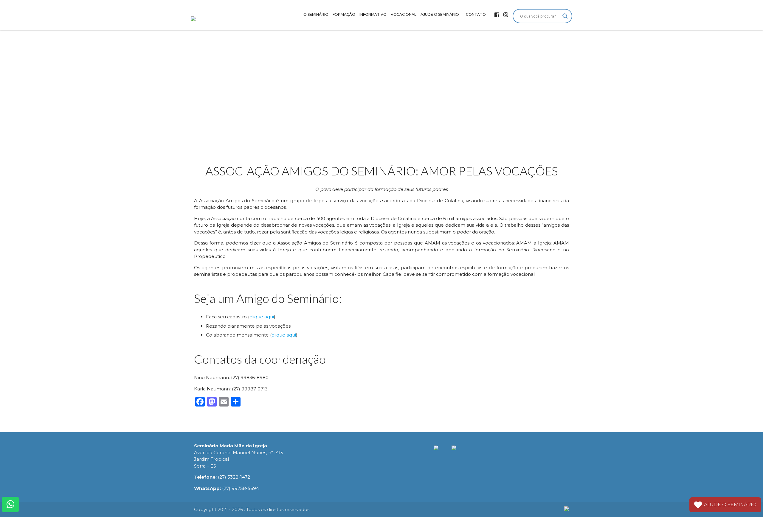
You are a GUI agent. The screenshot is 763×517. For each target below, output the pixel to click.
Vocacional (403, 14)
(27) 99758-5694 (240, 488)
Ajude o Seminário (440, 14)
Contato (476, 14)
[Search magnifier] (565, 16)
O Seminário (315, 14)
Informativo (373, 14)
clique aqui (261, 317)
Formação (344, 14)
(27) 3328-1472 (234, 477)
